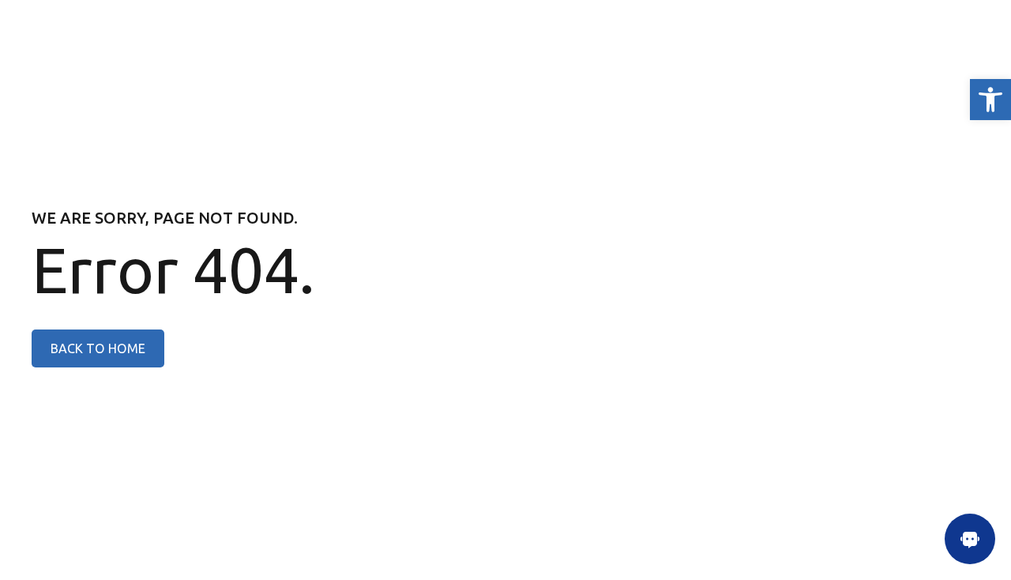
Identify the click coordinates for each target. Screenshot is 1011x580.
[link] (990, 99)
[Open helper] (970, 539)
